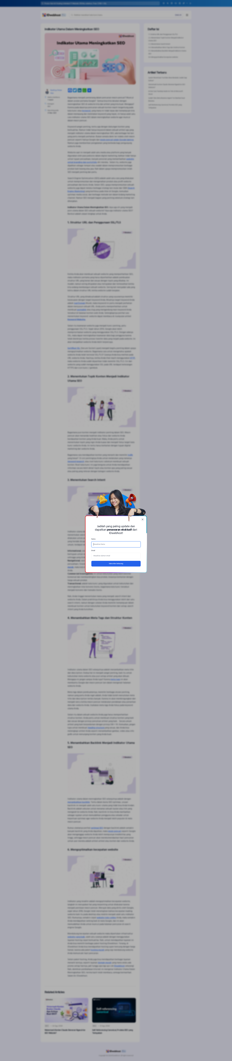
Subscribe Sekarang (116, 563)
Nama (93, 539)
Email (93, 550)
